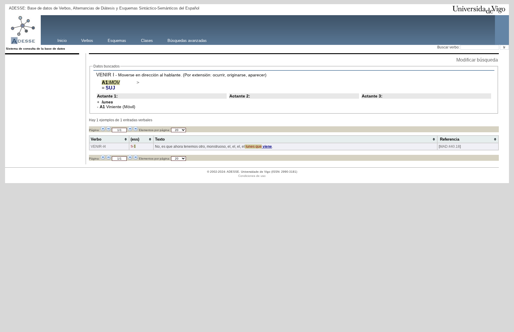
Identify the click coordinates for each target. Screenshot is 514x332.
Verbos (87, 40)
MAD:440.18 (450, 146)
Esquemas (117, 40)
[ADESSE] (44, 30)
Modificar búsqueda (477, 59)
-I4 (104, 146)
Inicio (62, 40)
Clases (147, 40)
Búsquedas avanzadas (187, 40)
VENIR (103, 75)
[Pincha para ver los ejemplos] (130, 82)
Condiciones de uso (252, 175)
